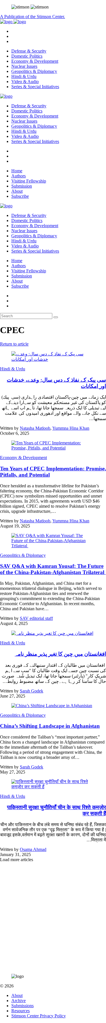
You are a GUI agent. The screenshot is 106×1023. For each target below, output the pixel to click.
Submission (21, 186)
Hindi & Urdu (23, 76)
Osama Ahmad (33, 849)
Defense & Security (28, 51)
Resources (20, 1010)
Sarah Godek (31, 690)
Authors (18, 175)
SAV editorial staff (36, 618)
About (17, 191)
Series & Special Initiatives (35, 86)
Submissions (22, 1005)
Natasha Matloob (35, 428)
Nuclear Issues (24, 66)
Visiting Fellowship (28, 181)
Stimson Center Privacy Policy (38, 1015)
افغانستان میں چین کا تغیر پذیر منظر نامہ (60, 654)
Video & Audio (25, 81)
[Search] (55, 317)
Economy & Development (34, 61)
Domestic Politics (26, 56)
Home (16, 170)
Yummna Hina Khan (70, 428)
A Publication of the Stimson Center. (32, 16)
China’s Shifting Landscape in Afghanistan (50, 726)
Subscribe (20, 196)
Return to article (14, 344)
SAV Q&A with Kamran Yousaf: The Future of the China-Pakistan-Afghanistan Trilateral (53, 569)
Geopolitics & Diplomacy (34, 71)
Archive (18, 1000)
